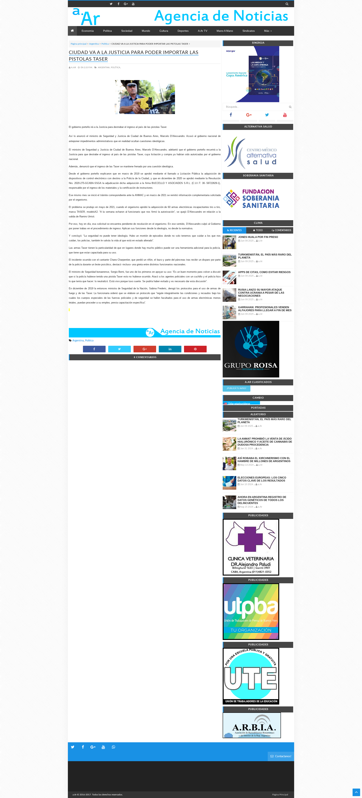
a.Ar (75, 794)
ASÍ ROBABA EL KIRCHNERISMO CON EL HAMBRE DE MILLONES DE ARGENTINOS (264, 460)
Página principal (79, 44)
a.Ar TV (202, 30)
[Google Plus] (249, 116)
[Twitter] (267, 116)
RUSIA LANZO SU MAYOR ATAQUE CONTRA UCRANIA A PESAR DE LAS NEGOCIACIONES (261, 292)
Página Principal (280, 794)
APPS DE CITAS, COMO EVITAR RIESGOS (264, 272)
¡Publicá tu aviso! (236, 388)
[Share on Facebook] (94, 349)
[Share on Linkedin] (170, 349)
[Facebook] (231, 116)
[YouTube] (285, 116)
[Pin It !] (195, 349)
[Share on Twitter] (119, 349)
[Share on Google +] (144, 349)
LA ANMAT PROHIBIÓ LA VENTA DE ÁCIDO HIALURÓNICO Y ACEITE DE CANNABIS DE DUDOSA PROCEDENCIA (265, 441)
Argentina (94, 44)
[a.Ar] (99, 16)
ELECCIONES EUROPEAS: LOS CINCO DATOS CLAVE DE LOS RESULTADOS (262, 479)
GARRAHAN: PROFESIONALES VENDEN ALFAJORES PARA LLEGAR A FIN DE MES (264, 309)
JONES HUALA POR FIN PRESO (258, 236)
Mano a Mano (225, 30)
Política (105, 44)
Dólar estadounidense (239, 404)
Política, (116, 67)
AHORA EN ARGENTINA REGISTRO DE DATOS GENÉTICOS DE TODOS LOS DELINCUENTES (262, 500)
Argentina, (104, 67)
